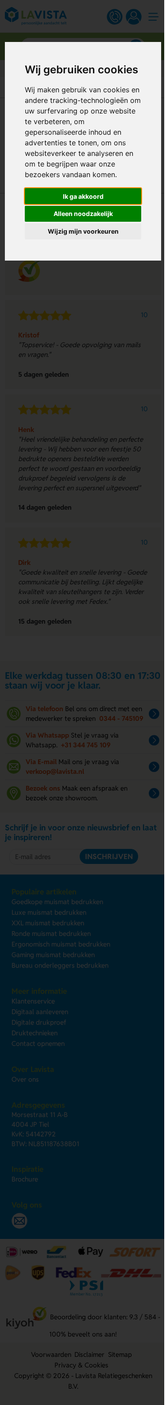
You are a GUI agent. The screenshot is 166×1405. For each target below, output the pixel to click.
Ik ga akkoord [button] (83, 196)
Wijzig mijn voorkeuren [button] (83, 231)
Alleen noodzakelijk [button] (83, 213)
